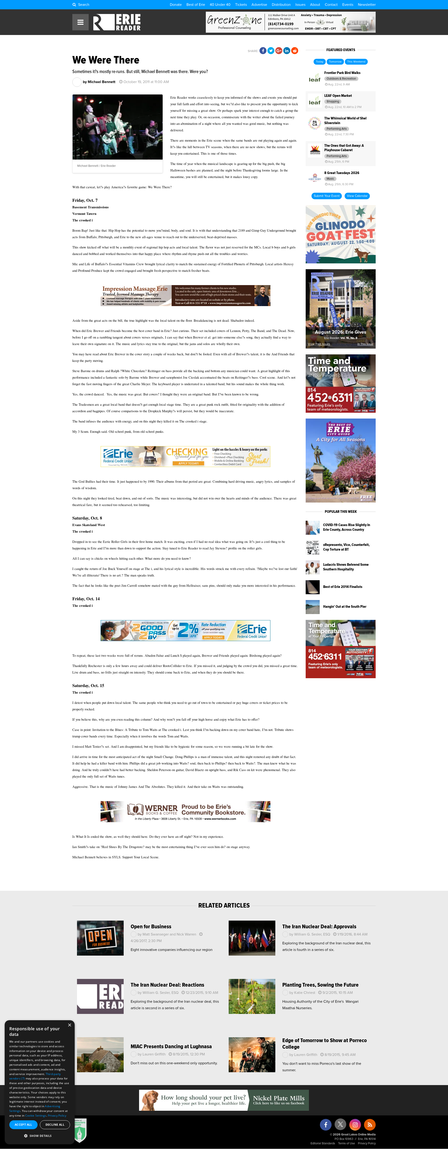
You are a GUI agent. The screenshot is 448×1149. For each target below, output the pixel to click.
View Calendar (357, 196)
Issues (300, 5)
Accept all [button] (23, 1125)
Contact (331, 5)
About (315, 5)
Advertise (259, 5)
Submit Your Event (327, 196)
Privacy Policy (367, 1143)
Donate (176, 5)
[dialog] (40, 1082)
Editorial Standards (323, 1143)
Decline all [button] (55, 1125)
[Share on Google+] (278, 51)
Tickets (241, 5)
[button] (39, 1136)
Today (319, 61)
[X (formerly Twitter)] (340, 1126)
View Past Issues (319, 344)
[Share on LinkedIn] (286, 51)
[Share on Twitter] (270, 51)
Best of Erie (195, 5)
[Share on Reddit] (294, 51)
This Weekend (356, 61)
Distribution (281, 5)
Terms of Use (346, 1143)
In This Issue (365, 344)
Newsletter (367, 5)
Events (347, 5)
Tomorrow (335, 61)
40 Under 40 (220, 5)
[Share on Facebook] (262, 51)
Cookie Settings (35, 1116)
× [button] (69, 1025)
